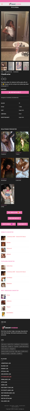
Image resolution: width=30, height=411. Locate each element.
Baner (16, 405)
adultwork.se (15, 406)
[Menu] (2, 4)
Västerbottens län (7, 387)
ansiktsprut (17, 344)
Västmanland (5, 395)
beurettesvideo (24, 344)
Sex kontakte (13, 218)
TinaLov (17, 154)
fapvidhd (16, 346)
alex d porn (4, 344)
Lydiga (2, 206)
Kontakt (7, 405)
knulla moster (25, 351)
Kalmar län (4, 366)
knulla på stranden (6, 353)
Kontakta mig (15, 92)
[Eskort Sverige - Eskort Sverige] (15, 4)
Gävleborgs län (6, 374)
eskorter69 (22, 405)
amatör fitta (10, 344)
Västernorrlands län (8, 393)
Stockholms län (8, 71)
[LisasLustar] (22, 168)
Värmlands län (5, 379)
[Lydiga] (7, 194)
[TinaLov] (22, 141)
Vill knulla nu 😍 (13, 212)
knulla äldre (13, 353)
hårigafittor (12, 348)
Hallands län (5, 401)
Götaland (4, 382)
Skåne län (4, 385)
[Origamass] (7, 141)
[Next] (28, 66)
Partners (12, 405)
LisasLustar (18, 180)
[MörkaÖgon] (7, 168)
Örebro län (4, 368)
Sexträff (22, 224)
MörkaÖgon (3, 180)
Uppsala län (5, 371)
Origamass (3, 154)
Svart (20, 113)
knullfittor (19, 353)
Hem (2, 71)
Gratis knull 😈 (7, 224)
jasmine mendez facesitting (8, 351)
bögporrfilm (4, 346)
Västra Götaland (6, 398)
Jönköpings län (6, 363)
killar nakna (17, 351)
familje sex (10, 346)
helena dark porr (5, 348)
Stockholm (15, 71)
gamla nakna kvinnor (24, 346)
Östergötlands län (7, 390)
